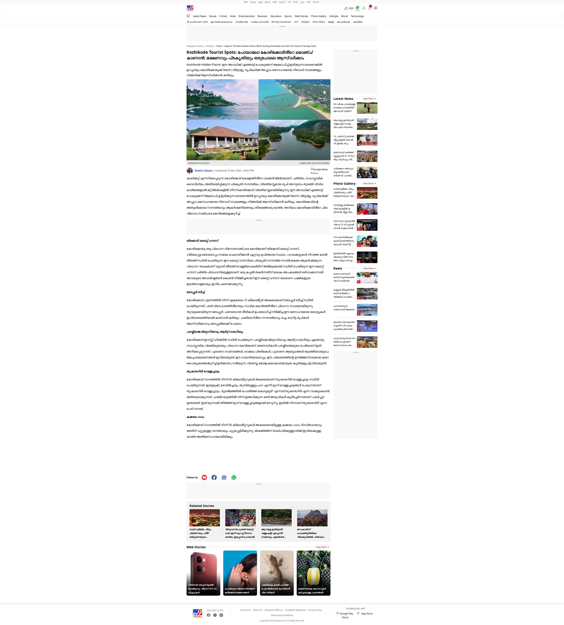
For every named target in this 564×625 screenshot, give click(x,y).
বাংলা (289, 2)
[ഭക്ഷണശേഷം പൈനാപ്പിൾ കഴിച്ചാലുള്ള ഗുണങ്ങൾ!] (313, 552)
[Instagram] (221, 615)
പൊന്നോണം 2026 (199, 21)
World (344, 16)
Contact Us (245, 609)
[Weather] (346, 8)
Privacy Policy (315, 609)
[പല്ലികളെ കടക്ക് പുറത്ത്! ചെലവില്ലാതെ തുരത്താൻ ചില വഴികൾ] (277, 552)
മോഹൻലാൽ (343, 21)
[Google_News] (224, 477)
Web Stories (301, 16)
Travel (219, 46)
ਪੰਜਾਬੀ (295, 2)
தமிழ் (302, 2)
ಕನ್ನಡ (260, 2)
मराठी (274, 2)
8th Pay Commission (281, 21)
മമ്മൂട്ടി (331, 21)
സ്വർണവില (241, 21)
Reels (337, 268)
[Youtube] (204, 477)
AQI (351, 8)
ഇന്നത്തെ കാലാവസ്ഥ (221, 21)
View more (321, 547)
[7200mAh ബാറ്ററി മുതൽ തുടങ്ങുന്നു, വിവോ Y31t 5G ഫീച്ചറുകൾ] (203, 552)
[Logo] (190, 8)
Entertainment (247, 16)
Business (262, 16)
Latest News (343, 98)
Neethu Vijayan (204, 170)
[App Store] (366, 615)
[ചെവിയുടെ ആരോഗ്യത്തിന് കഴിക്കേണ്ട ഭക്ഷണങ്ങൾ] (240, 552)
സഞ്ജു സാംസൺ (259, 21)
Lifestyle (333, 16)
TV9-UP (316, 2)
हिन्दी (246, 2)
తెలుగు (267, 2)
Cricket (223, 16)
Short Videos (319, 21)
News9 (253, 2)
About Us (257, 609)
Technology (357, 16)
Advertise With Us (274, 609)
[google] (320, 171)
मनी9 (308, 2)
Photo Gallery (318, 16)
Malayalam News (195, 46)
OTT (296, 21)
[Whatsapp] (356, 8)
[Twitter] (215, 615)
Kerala (212, 16)
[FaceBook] (208, 615)
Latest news (199, 16)
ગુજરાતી (282, 2)
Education (276, 16)
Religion (305, 21)
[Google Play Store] (345, 615)
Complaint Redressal (295, 609)
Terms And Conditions (282, 615)
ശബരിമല (357, 21)
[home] (188, 15)
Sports (288, 16)
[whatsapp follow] (234, 477)
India (233, 16)
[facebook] (214, 477)
